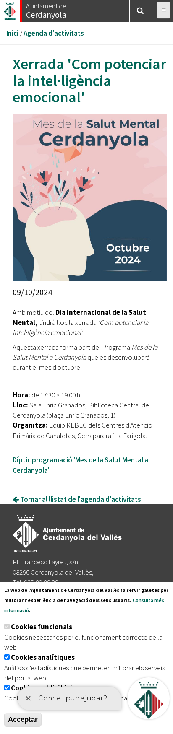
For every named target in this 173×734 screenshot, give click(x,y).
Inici (12, 33)
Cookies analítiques (43, 657)
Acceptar (23, 720)
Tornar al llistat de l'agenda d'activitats (80, 499)
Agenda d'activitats (54, 33)
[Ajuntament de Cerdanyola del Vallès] (10, 8)
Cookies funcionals (41, 626)
